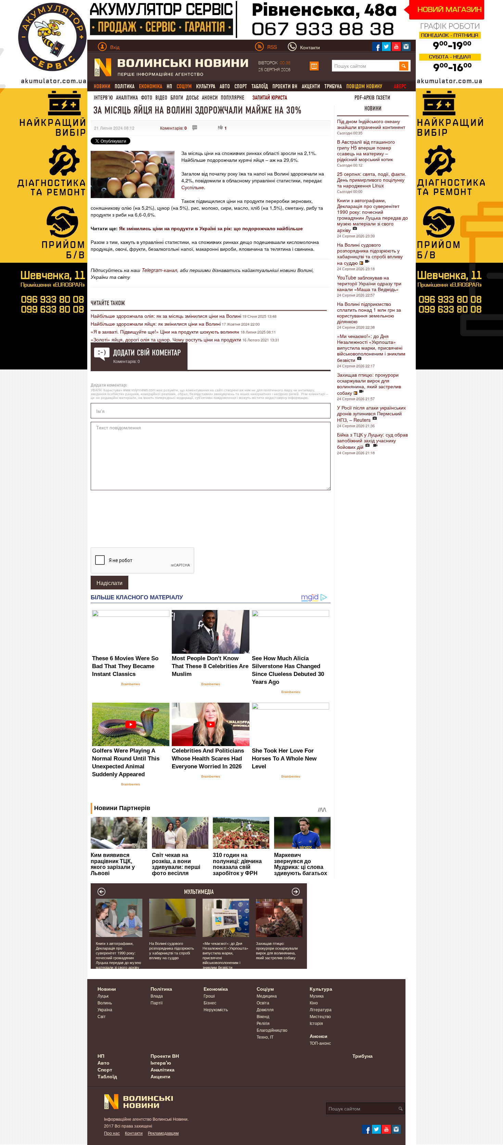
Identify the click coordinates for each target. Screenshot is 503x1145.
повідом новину (364, 86)
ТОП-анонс (320, 1043)
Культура (205, 86)
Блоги (176, 97)
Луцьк (103, 996)
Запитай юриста (270, 97)
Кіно (314, 1002)
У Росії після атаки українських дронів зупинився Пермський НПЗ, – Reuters (371, 413)
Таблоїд (260, 86)
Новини (373, 108)
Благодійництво (272, 1030)
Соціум (265, 988)
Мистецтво (320, 1016)
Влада (157, 996)
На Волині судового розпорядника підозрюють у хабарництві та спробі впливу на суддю (370, 253)
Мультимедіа (199, 892)
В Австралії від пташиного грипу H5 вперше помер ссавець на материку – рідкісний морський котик (366, 150)
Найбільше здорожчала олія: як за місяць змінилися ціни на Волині (166, 315)
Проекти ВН (284, 86)
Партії (157, 1002)
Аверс (400, 86)
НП (169, 86)
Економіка (216, 988)
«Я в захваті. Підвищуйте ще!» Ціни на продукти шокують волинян (166, 331)
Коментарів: (173, 128)
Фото (146, 97)
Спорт (240, 86)
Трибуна (333, 86)
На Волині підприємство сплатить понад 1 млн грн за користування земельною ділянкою (369, 312)
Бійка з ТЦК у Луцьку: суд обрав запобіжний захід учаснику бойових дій (372, 440)
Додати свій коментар (147, 352)
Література (321, 1009)
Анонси (210, 97)
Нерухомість (216, 1009)
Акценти (311, 86)
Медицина (267, 996)
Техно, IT (265, 1037)
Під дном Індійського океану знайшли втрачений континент (371, 124)
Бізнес (210, 1002)
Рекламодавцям (163, 1133)
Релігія (263, 1023)
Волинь (105, 1002)
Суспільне (192, 187)
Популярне (232, 97)
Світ (102, 1016)
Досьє (192, 97)
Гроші (209, 996)
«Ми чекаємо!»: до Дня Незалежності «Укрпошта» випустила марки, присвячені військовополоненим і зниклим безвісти (371, 348)
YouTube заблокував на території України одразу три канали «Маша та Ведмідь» (369, 283)
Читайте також (108, 303)
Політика (124, 86)
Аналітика (127, 97)
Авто (225, 86)
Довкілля (265, 1009)
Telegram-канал (159, 269)
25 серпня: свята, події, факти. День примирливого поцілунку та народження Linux (371, 179)
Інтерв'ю (103, 97)
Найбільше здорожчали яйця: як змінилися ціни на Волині (156, 323)
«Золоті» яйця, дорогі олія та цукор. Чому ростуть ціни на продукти (166, 339)
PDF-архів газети (372, 97)
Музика (317, 996)
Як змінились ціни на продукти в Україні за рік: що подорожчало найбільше (211, 228)
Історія (316, 1023)
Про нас (112, 1133)
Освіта (263, 1002)
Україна (105, 1009)
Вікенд (263, 1016)
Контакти (134, 1133)
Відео (161, 97)
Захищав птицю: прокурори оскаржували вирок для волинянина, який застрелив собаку (369, 383)
